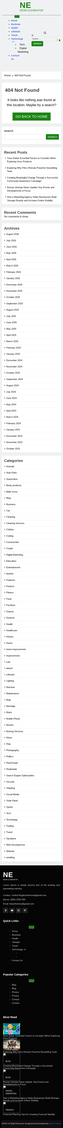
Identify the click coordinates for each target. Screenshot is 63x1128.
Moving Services (14, 731)
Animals (10, 466)
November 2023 (14, 442)
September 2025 (14, 303)
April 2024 (11, 410)
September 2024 (14, 379)
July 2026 (11, 240)
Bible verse (11, 491)
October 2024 (13, 372)
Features (10, 580)
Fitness (10, 592)
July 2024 (11, 392)
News (9, 737)
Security (10, 781)
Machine (10, 687)
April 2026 (11, 259)
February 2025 (13, 347)
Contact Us (15, 57)
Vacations (11, 838)
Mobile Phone (13, 718)
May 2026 (11, 253)
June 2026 (11, 246)
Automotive (12, 479)
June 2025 (11, 322)
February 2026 (13, 272)
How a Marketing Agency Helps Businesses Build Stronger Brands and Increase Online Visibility (31, 1099)
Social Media (12, 794)
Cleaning (10, 517)
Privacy (15, 992)
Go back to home (32, 116)
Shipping (10, 788)
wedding (10, 857)
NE (25, 5)
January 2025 (13, 354)
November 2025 (14, 291)
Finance (10, 586)
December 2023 (14, 436)
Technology (17, 38)
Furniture (10, 605)
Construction (12, 542)
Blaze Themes (55, 1124)
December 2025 (14, 284)
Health (14, 27)
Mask (9, 712)
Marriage (10, 706)
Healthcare (11, 630)
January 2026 (13, 278)
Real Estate (12, 763)
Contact (15, 999)
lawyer (9, 668)
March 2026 (12, 265)
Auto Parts (11, 472)
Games (10, 611)
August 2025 (12, 309)
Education (11, 561)
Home (14, 20)
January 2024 (13, 429)
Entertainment (13, 567)
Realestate (11, 769)
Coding (9, 536)
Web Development (15, 844)
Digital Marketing (23, 50)
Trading (10, 826)
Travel (14, 35)
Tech (22, 44)
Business (15, 24)
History (9, 636)
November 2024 (14, 366)
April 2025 (11, 335)
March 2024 (12, 417)
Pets (8, 744)
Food (8, 599)
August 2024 (12, 385)
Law (8, 662)
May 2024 (11, 404)
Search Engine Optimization (20, 775)
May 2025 (11, 328)
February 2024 (13, 423)
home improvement (16, 649)
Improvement (13, 655)
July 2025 (11, 316)
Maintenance (12, 693)
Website (10, 851)
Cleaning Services (15, 523)
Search (8, 130)
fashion (9, 573)
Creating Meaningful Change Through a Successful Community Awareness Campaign (28, 1067)
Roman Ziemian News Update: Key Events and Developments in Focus (25, 1083)
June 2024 (11, 398)
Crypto (9, 548)
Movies (10, 725)
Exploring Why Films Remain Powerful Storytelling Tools (30, 1052)
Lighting (10, 680)
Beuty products (13, 485)
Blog (8, 498)
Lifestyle (15, 31)
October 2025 (13, 297)
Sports (9, 807)
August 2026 (12, 234)
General (10, 617)
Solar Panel (12, 800)
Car (8, 510)
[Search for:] (44, 38)
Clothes (10, 529)
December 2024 (14, 360)
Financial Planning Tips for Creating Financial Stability (29, 1114)
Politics (9, 756)
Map (8, 700)
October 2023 (13, 448)
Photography (12, 750)
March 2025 (12, 341)
